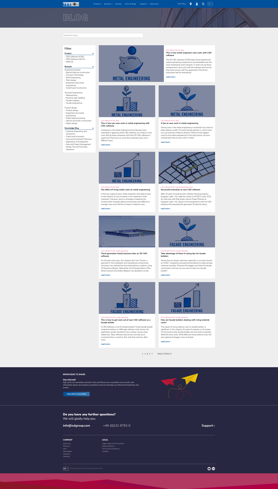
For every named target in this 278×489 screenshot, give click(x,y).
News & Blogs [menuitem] (130, 4)
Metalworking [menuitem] (71, 95)
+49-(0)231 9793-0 (116, 426)
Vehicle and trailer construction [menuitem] (78, 121)
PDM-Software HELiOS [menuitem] (75, 59)
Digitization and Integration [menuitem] (77, 141)
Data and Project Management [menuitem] (78, 144)
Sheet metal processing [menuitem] (75, 118)
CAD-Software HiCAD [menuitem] (75, 56)
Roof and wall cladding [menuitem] (75, 98)
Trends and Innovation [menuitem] (75, 136)
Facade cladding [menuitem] (72, 100)
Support (207, 426)
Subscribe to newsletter (76, 394)
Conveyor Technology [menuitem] (75, 75)
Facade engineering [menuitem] (74, 103)
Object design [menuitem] (71, 123)
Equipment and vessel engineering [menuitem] (75, 84)
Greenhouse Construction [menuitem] (76, 88)
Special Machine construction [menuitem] (78, 72)
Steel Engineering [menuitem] (73, 77)
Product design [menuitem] (72, 110)
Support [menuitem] (143, 4)
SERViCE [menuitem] (69, 62)
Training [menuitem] (118, 4)
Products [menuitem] (96, 4)
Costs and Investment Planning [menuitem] (79, 139)
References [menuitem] (154, 4)
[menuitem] (108, 4)
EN (209, 4)
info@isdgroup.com (76, 426)
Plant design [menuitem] (71, 80)
